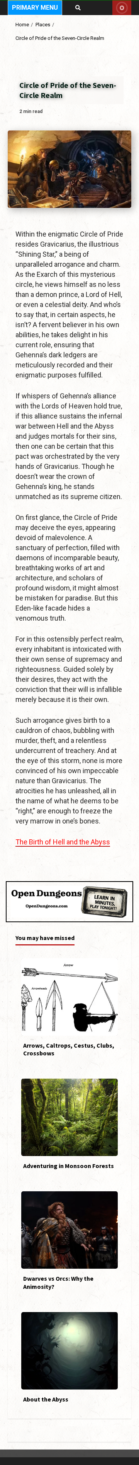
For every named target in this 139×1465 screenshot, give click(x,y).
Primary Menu (35, 7)
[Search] (78, 7)
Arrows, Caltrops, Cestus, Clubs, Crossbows (69, 997)
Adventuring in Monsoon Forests (69, 1117)
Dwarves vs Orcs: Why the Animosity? (69, 1230)
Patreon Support (121, 7)
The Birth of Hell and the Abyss (62, 842)
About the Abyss (69, 1351)
